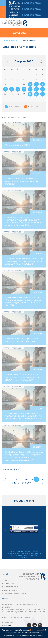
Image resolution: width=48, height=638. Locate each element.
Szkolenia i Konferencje (27, 40)
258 (24, 483)
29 (36, 94)
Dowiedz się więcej (31, 3)
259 (29, 483)
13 (24, 84)
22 (36, 89)
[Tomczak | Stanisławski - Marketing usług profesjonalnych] (10, 626)
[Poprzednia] (5, 479)
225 (14, 483)
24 (5, 94)
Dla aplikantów (10, 587)
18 (12, 89)
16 (42, 84)
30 (42, 94)
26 (18, 94)
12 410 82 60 (23, 612)
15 (36, 84)
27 (24, 94)
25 (11, 94)
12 (18, 84)
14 (30, 84)
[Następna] (43, 483)
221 (26, 479)
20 (24, 89)
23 (42, 89)
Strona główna (8, 40)
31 (5, 99)
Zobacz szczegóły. (38, 630)
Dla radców (8, 583)
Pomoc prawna (9, 590)
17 (5, 89)
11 (11, 84)
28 (30, 94)
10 (5, 84)
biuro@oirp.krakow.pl (20, 618)
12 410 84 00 (10, 612)
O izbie (5, 580)
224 (41, 479)
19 (18, 89)
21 (30, 89)
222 (31, 479)
